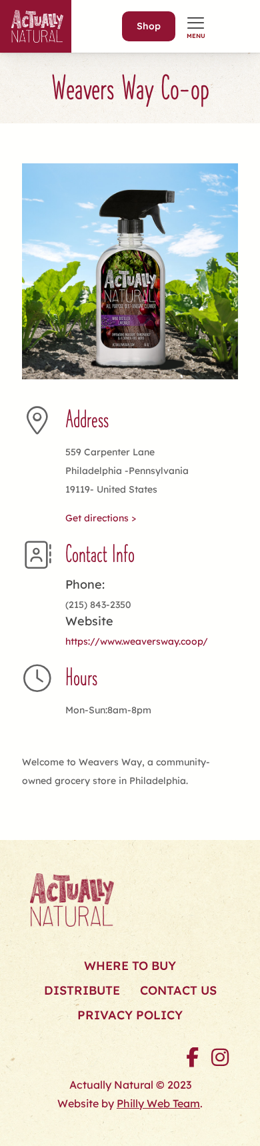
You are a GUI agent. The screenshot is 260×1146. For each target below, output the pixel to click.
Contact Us (178, 990)
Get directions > (100, 518)
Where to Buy (130, 965)
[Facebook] (192, 1057)
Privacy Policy (130, 1015)
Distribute (82, 990)
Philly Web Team (158, 1103)
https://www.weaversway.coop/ (136, 641)
